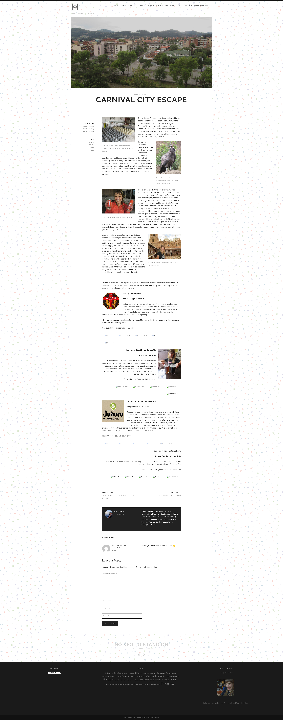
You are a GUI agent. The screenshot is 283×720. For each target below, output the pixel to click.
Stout (92, 147)
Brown (173, 673)
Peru (163, 679)
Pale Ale (158, 680)
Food (136, 676)
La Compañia (135, 293)
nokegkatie (119, 514)
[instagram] (144, 655)
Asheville (130, 673)
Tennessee (152, 684)
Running (116, 684)
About (117, 5)
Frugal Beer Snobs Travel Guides (161, 5)
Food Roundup (142, 676)
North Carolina (136, 680)
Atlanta (137, 673)
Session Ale (128, 684)
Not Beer (144, 680)
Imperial (175, 676)
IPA (105, 679)
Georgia (158, 676)
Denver (120, 676)
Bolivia (157, 673)
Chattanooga (105, 676)
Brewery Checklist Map (132, 5)
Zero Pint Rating (88, 131)
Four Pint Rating (88, 126)
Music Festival (127, 680)
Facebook (228, 703)
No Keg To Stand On (141, 644)
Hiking (164, 676)
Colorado (113, 676)
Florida (133, 676)
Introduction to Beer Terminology (195, 5)
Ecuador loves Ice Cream (169, 495)
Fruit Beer (150, 676)
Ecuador (91, 145)
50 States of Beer (111, 673)
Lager (110, 679)
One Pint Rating (88, 129)
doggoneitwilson (119, 545)
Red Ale (109, 684)
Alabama (120, 673)
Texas (158, 684)
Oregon (151, 680)
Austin (143, 673)
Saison (121, 684)
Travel (92, 150)
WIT (172, 684)
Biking (151, 673)
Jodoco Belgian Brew (146, 401)
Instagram (219, 703)
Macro (116, 680)
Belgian (91, 142)
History (169, 676)
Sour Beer (138, 684)
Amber (125, 673)
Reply (114, 550)
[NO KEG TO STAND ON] (75, 10)
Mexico (120, 680)
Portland (173, 680)
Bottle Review (166, 673)
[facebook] (139, 655)
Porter (168, 680)
